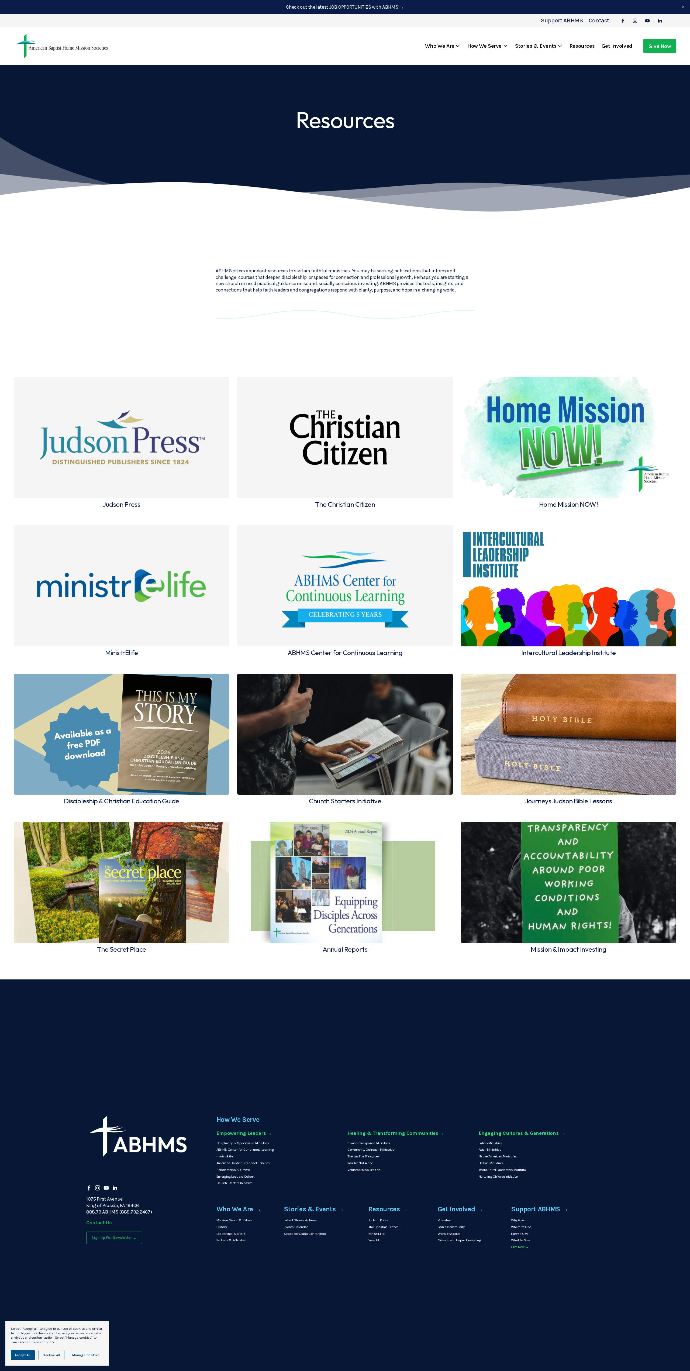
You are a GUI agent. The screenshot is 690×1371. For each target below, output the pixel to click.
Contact (599, 20)
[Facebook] (623, 20)
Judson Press (378, 1220)
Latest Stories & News (300, 1220)
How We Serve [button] (484, 46)
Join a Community (451, 1227)
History (221, 1227)
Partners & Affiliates (231, 1240)
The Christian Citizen (383, 1227)
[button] (683, 7)
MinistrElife (376, 1234)
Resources (582, 46)
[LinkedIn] (660, 20)
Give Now (659, 46)
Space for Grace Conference (305, 1234)
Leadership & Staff (230, 1234)
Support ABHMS (562, 20)
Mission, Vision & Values (234, 1220)
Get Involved (617, 46)
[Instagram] (635, 20)
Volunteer (445, 1220)
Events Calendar (296, 1227)
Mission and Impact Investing (459, 1240)
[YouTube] (647, 20)
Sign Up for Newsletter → (114, 1238)
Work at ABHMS (449, 1234)
